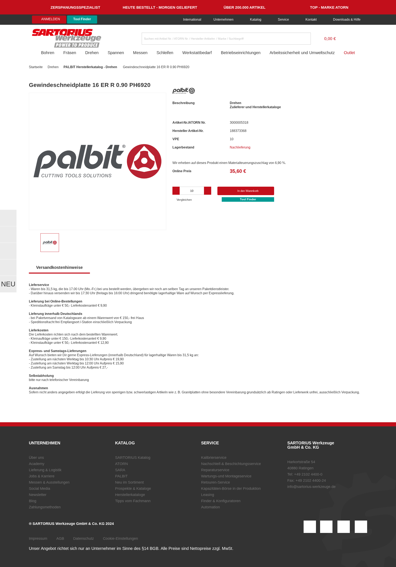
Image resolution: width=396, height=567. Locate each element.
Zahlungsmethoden (45, 507)
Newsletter (37, 495)
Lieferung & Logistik (45, 470)
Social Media (39, 488)
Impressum (38, 538)
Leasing (207, 495)
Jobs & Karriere (41, 476)
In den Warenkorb (247, 190)
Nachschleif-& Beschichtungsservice (231, 464)
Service (283, 19)
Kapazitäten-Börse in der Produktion (231, 488)
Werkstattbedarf (197, 52)
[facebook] (343, 527)
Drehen (92, 52)
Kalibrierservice (213, 457)
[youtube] (361, 527)
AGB (60, 538)
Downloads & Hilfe (346, 19)
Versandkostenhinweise (59, 267)
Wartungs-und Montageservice (226, 476)
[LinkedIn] (326, 527)
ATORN (121, 464)
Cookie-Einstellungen (120, 538)
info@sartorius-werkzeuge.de (311, 487)
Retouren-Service (215, 482)
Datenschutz (83, 538)
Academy (36, 464)
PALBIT (121, 476)
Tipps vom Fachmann (133, 501)
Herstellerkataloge (130, 495)
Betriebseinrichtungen (240, 52)
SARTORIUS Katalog (132, 457)
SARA (120, 470)
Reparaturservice (215, 470)
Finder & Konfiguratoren (220, 501)
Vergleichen (184, 199)
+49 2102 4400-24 (311, 480)
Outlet (349, 52)
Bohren (47, 52)
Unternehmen (223, 19)
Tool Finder (82, 19)
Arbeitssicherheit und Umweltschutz (302, 52)
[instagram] (310, 527)
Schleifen (165, 52)
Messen (140, 52)
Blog (32, 501)
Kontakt (311, 19)
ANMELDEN (50, 19)
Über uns (36, 457)
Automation (210, 507)
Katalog (255, 19)
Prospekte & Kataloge (133, 488)
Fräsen (69, 52)
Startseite (36, 67)
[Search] (304, 38)
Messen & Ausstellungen (49, 482)
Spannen (116, 52)
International (191, 19)
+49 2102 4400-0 (308, 474)
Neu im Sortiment (129, 482)
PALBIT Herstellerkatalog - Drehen (90, 67)
